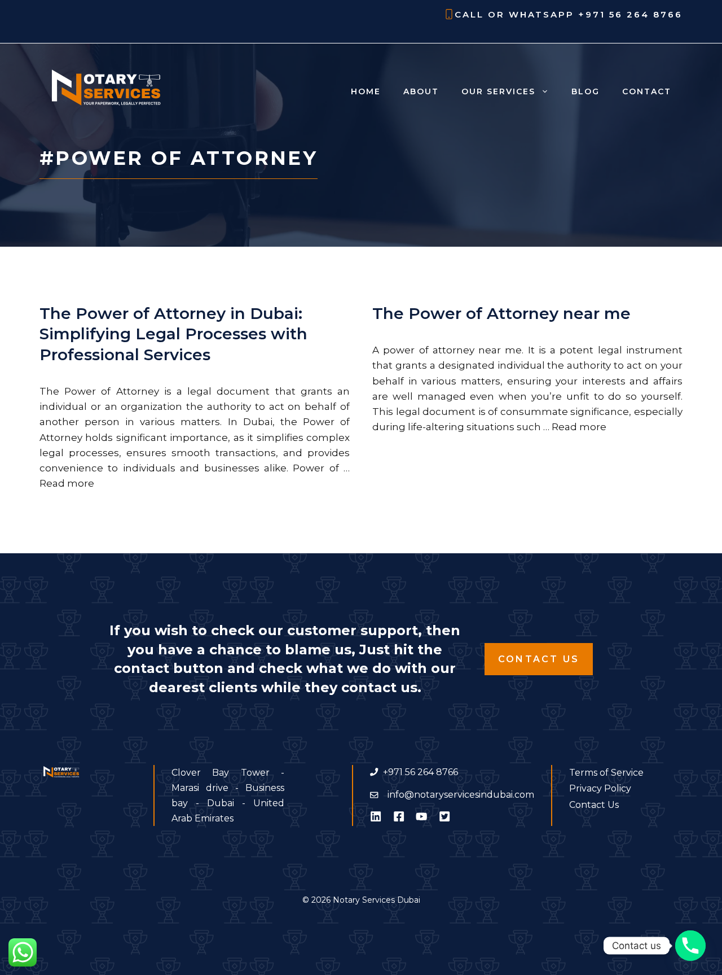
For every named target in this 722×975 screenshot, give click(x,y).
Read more (66, 483)
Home (366, 91)
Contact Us (538, 659)
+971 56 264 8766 (630, 14)
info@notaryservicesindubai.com (461, 794)
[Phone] (690, 945)
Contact (646, 91)
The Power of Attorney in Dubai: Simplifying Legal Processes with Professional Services (173, 334)
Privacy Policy (600, 788)
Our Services (498, 91)
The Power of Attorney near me (501, 313)
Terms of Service (606, 772)
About (421, 91)
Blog (585, 91)
